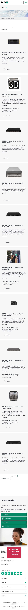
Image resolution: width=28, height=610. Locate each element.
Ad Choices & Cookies (19, 606)
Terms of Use (10, 606)
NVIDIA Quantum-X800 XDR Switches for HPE (13, 53)
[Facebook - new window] (15, 573)
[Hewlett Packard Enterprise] (4, 2)
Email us (6, 522)
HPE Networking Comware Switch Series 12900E (12, 407)
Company (4, 578)
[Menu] (26, 2)
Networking (8, 18)
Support (4, 582)
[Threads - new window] (12, 573)
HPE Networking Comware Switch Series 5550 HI (12, 141)
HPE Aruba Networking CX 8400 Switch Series (12, 95)
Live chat (6, 514)
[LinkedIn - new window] (2, 573)
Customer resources (7, 591)
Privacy (4, 606)
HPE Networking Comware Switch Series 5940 (12, 268)
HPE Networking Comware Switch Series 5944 (12, 361)
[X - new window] (6, 573)
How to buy (7, 526)
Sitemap (14, 607)
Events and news (6, 587)
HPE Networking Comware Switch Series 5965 (12, 184)
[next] (17, 476)
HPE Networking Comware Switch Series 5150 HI (12, 226)
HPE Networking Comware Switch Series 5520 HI (12, 314)
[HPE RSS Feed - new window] (21, 573)
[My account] (21, 2)
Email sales (4, 564)
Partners (4, 595)
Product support (8, 518)
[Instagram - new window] (9, 573)
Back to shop (3, 18)
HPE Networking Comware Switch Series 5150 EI (12, 453)
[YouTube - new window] (18, 573)
